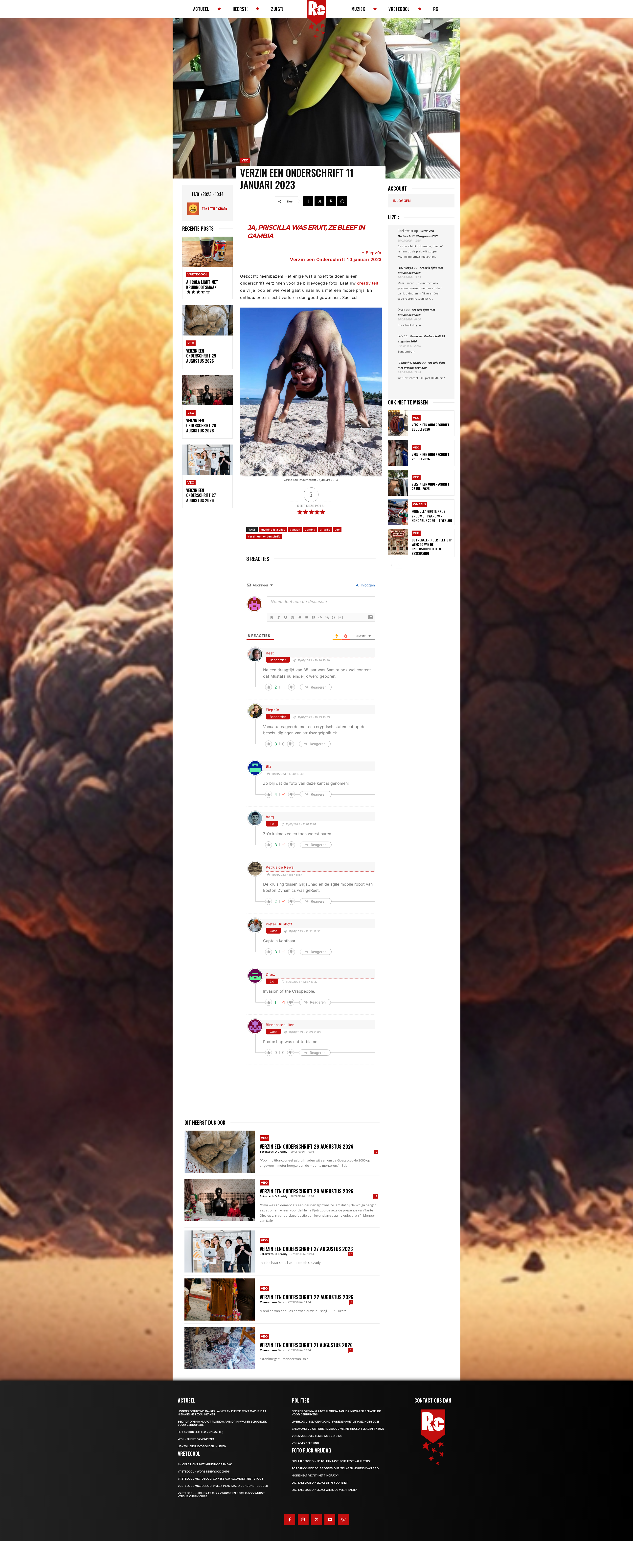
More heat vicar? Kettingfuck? (315, 1475)
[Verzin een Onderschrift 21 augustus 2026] (219, 1348)
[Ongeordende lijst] (306, 618)
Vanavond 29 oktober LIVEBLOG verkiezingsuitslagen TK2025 (338, 1428)
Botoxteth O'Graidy (273, 1151)
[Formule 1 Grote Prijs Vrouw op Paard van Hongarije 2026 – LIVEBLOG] (398, 512)
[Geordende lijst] (299, 618)
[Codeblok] (320, 618)
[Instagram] (303, 1519)
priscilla (325, 529)
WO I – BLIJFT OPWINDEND (196, 1439)
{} (333, 617)
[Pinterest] (331, 201)
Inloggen (367, 585)
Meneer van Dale (272, 1302)
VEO (190, 343)
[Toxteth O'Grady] (194, 208)
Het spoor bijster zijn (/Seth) (200, 1432)
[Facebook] (308, 201)
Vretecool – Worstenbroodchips (204, 1471)
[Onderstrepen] (285, 618)
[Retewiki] (343, 1519)
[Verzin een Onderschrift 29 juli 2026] (398, 423)
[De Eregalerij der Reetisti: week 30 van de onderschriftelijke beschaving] (398, 542)
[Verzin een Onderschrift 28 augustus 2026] (207, 390)
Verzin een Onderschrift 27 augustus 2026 (201, 495)
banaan (295, 529)
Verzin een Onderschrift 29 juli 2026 (431, 427)
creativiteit (368, 283)
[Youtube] (329, 1519)
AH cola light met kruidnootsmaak (202, 284)
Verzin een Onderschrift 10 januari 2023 (336, 259)
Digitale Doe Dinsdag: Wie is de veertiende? (324, 1490)
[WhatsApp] (342, 201)
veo (337, 529)
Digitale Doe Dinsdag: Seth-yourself (320, 1482)
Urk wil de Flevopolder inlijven (202, 1446)
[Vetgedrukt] (271, 618)
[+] (340, 617)
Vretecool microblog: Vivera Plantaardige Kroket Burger (223, 1486)
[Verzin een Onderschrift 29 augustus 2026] (207, 320)
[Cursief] (278, 618)
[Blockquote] (313, 618)
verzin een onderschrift (264, 536)
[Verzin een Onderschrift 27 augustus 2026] (207, 460)
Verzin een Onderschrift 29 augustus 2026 (201, 356)
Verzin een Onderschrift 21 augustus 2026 (306, 1345)
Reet (270, 653)
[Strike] (292, 618)
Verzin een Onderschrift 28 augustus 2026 (201, 426)
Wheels (419, 504)
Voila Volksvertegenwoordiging (317, 1436)
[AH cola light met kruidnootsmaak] (207, 252)
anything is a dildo (272, 529)
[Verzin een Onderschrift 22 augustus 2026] (219, 1299)
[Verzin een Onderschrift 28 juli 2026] (398, 453)
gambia (310, 529)
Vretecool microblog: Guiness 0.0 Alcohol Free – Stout (220, 1478)
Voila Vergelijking (305, 1443)
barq (270, 817)
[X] (319, 201)
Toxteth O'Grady (214, 208)
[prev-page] (391, 565)
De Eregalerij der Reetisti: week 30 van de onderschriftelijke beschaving (432, 546)
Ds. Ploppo (406, 267)
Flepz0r (374, 252)
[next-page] (399, 565)
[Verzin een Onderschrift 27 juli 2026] (398, 483)
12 (350, 1254)
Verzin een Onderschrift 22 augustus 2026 (306, 1297)
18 (375, 1196)
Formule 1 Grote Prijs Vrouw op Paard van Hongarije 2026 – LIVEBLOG (432, 516)
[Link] (327, 618)
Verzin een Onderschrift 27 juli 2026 (431, 486)
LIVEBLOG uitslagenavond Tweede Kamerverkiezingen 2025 (336, 1421)
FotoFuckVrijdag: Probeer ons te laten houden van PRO (335, 1468)
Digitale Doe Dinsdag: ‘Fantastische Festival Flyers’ (331, 1461)
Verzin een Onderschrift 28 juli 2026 (431, 456)
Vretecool (197, 274)
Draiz (270, 974)
